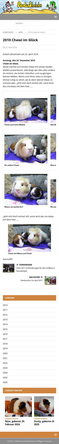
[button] (55, 16)
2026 (5, 382)
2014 (5, 324)
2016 (5, 334)
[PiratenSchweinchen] (29, 12)
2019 (5, 348)
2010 (5, 305)
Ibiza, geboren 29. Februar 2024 (15, 423)
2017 (5, 338)
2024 (5, 372)
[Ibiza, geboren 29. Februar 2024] (18, 406)
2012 (5, 314)
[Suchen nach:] (29, 23)
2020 (5, 353)
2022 (5, 363)
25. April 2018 (11, 47)
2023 (5, 367)
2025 (5, 377)
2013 (5, 319)
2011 (5, 309)
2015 (5, 329)
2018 (5, 343)
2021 (5, 358)
